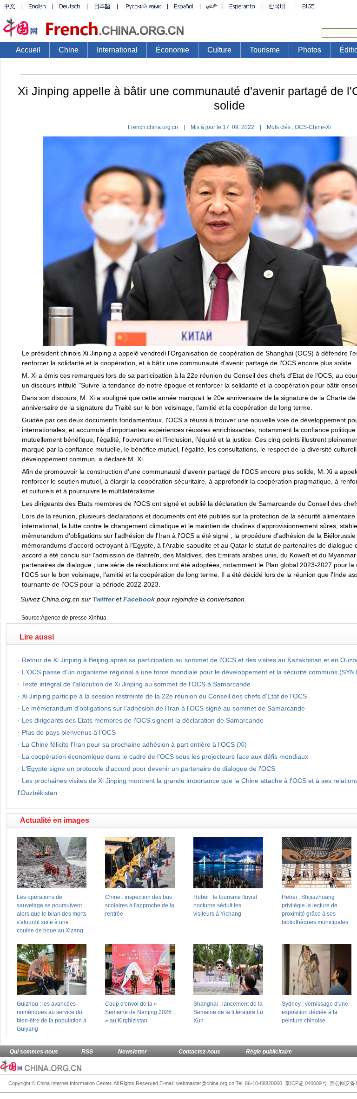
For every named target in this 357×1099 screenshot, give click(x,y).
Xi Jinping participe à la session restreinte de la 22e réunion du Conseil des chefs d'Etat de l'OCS (164, 696)
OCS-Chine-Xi (313, 127)
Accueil (28, 50)
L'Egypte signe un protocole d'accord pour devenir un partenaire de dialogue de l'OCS (148, 768)
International (117, 50)
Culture (219, 50)
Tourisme (265, 50)
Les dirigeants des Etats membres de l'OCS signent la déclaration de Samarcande (143, 720)
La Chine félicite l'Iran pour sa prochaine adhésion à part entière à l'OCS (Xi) (134, 744)
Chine (69, 50)
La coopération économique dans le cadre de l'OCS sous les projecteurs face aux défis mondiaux (165, 756)
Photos (309, 50)
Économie (172, 50)
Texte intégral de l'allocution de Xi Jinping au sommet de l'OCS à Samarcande (136, 684)
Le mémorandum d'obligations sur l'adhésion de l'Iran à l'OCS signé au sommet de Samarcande (163, 708)
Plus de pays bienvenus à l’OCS (69, 732)
